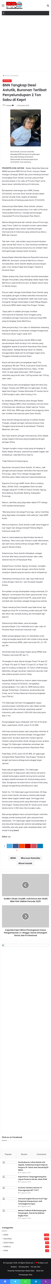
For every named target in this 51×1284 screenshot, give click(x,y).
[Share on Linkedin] (40, 846)
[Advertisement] (25, 44)
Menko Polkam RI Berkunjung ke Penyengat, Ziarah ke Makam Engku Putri (32, 1213)
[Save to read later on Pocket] (34, 846)
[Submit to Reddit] (22, 846)
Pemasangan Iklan (25, 1275)
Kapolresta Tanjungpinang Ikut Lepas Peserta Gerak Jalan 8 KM (32, 1177)
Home (6, 76)
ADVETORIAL (8, 1243)
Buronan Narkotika (31, 858)
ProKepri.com (43, 1263)
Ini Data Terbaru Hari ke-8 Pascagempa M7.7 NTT (30, 1188)
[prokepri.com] (14, 5)
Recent (24, 1154)
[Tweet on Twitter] (10, 846)
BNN (14, 858)
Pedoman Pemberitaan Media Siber (21, 1271)
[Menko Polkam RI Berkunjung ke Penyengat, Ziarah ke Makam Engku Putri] (9, 1213)
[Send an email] (12, 105)
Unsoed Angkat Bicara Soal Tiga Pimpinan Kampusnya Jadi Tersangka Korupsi (32, 1201)
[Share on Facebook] (16, 846)
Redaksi (14, 1267)
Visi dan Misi (35, 1267)
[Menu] (3, 6)
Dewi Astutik (26, 863)
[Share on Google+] (28, 846)
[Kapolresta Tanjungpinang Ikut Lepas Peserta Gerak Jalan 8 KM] (9, 1180)
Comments (41, 1154)
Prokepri (9, 105)
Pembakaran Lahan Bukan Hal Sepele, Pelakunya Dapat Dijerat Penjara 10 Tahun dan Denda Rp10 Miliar (33, 1166)
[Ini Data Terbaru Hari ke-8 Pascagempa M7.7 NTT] (9, 1191)
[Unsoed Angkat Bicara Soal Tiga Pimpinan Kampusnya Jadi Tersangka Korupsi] (9, 1202)
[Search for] (48, 6)
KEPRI (5, 1235)
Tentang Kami (23, 1267)
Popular (8, 1154)
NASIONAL (15, 76)
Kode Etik (39, 1271)
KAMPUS (7, 1247)
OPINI (5, 1251)
